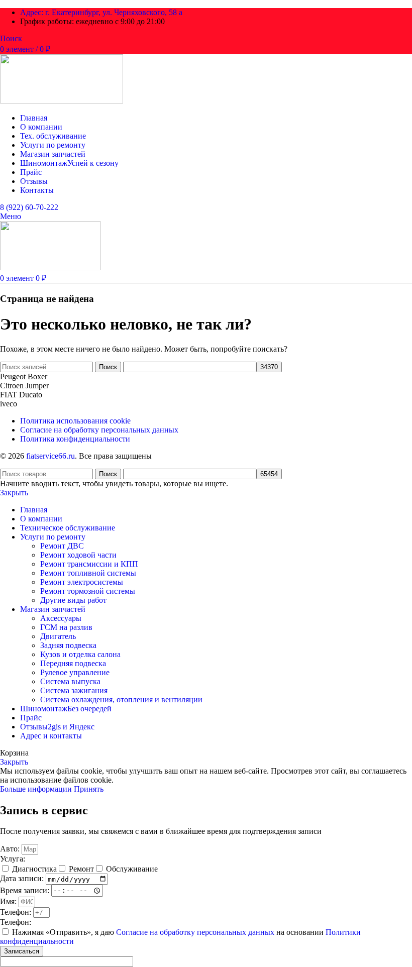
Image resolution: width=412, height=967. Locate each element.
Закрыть (14, 492)
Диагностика (34, 869)
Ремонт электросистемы (81, 582)
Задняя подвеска (68, 645)
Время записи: (25, 890)
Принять (89, 789)
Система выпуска (70, 681)
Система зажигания (74, 690)
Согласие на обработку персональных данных (196, 932)
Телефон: (16, 912)
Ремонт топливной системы (88, 573)
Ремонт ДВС (62, 546)
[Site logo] (61, 100)
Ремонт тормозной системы (87, 591)
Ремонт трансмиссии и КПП (89, 564)
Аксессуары (60, 618)
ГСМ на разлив (66, 627)
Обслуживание (132, 869)
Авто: (11, 848)
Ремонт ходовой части (78, 555)
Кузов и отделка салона (80, 654)
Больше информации (37, 789)
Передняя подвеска (73, 663)
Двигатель (58, 636)
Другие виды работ (73, 600)
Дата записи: (23, 879)
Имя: (9, 901)
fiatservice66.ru (50, 456)
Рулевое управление (75, 672)
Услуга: (12, 858)
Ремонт (81, 869)
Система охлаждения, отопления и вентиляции (121, 699)
